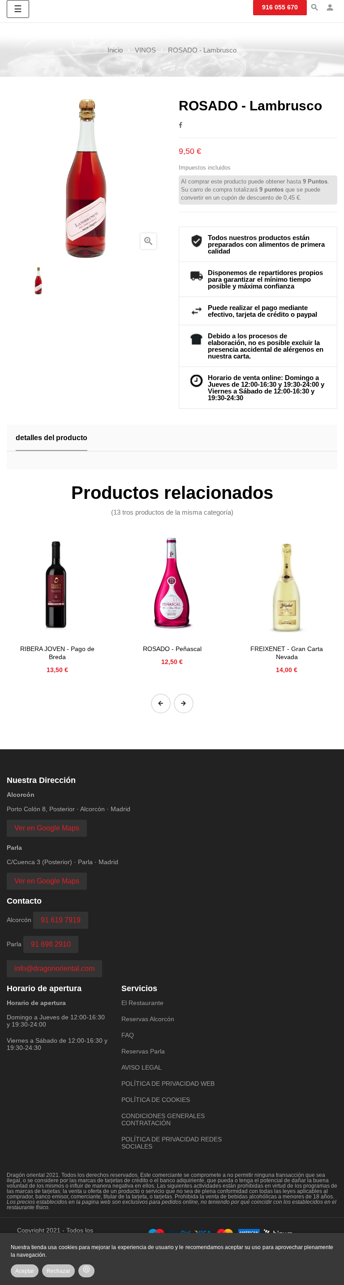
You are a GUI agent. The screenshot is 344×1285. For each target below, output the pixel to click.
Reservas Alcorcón (147, 1019)
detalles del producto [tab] (51, 437)
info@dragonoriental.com (54, 968)
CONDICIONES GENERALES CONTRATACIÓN (163, 1119)
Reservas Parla (143, 1051)
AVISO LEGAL (141, 1067)
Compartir (180, 125)
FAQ (127, 1035)
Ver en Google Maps (46, 828)
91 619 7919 (61, 920)
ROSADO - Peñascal (172, 648)
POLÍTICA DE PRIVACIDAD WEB (168, 1083)
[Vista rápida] (57, 584)
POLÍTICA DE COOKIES (155, 1099)
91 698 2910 (51, 944)
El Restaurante (142, 1002)
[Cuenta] (330, 8)
